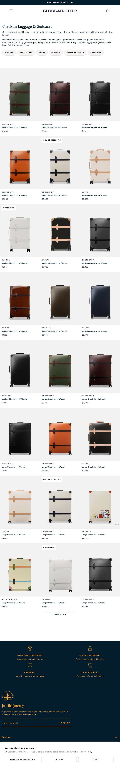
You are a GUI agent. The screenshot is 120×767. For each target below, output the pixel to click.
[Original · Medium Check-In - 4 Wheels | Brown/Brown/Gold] (60, 302)
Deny (96, 759)
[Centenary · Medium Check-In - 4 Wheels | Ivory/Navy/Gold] (60, 167)
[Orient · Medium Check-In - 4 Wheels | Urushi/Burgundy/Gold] (20, 302)
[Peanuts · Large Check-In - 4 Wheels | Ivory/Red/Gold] (100, 506)
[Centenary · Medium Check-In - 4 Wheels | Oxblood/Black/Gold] (60, 99)
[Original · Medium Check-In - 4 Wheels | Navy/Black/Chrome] (100, 302)
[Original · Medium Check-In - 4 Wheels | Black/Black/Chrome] (20, 370)
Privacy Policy (86, 752)
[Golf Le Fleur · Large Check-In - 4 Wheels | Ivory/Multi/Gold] (20, 574)
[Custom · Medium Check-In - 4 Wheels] (20, 235)
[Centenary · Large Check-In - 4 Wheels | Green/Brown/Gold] (60, 370)
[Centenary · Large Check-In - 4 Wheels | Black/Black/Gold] (20, 438)
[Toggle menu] (11, 11)
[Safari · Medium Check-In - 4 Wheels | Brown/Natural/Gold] (60, 235)
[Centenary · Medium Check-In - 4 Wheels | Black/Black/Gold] (100, 99)
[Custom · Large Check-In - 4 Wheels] (60, 574)
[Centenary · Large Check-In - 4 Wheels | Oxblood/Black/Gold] (100, 370)
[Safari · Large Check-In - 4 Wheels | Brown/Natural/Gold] (100, 438)
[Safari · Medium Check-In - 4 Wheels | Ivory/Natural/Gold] (100, 167)
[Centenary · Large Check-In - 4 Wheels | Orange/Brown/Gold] (60, 438)
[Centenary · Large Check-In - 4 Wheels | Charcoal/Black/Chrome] (100, 574)
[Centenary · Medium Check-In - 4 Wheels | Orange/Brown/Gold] (20, 167)
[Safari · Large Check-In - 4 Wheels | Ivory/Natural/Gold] (20, 506)
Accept (59, 759)
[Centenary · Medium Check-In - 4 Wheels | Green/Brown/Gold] (20, 99)
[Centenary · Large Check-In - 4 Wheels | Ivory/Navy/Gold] (60, 506)
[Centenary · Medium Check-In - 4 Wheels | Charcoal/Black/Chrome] (100, 235)
